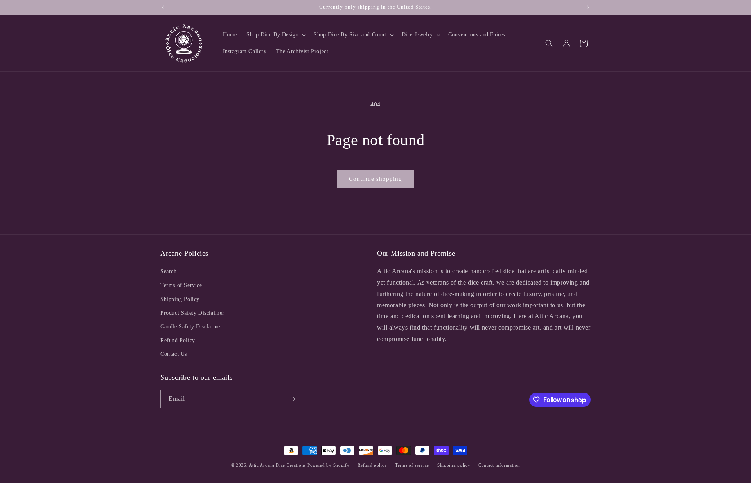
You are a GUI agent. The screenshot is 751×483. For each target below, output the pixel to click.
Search (168, 271)
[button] (275, 35)
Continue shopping (375, 179)
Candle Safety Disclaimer (191, 327)
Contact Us (173, 354)
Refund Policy (177, 340)
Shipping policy (454, 465)
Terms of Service (181, 285)
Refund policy (372, 465)
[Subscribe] (292, 399)
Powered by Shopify (328, 465)
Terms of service (412, 465)
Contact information (499, 465)
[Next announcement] (587, 7)
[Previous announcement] (163, 7)
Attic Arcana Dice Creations (277, 465)
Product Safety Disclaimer (192, 313)
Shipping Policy (179, 299)
